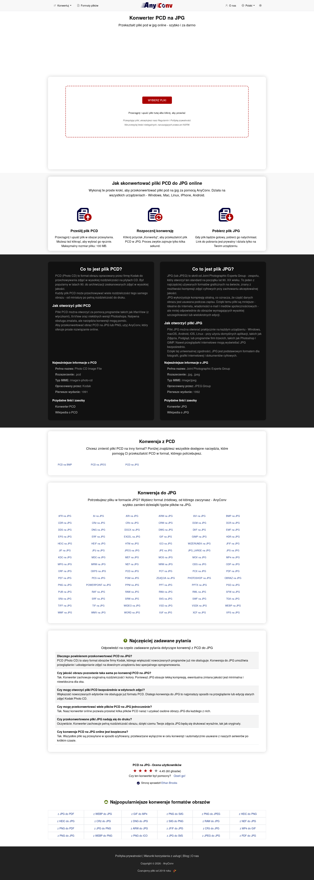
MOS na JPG (166, 557)
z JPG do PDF (66, 814)
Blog (186, 856)
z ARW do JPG (139, 828)
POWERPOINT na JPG (98, 585)
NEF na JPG (132, 564)
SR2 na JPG (64, 598)
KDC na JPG (65, 557)
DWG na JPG (166, 529)
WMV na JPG (98, 612)
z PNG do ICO (139, 835)
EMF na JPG (233, 529)
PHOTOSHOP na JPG (199, 578)
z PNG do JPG (66, 835)
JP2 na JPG (98, 550)
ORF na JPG (65, 571)
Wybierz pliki (157, 100)
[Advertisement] (157, 153)
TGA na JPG (232, 598)
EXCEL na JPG (132, 536)
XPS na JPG (233, 612)
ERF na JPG (98, 536)
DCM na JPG (199, 522)
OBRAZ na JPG (233, 578)
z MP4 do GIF (248, 828)
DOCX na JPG (132, 529)
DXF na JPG (199, 529)
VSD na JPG (165, 605)
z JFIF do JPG (175, 828)
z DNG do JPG (139, 821)
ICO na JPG (165, 543)
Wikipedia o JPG (178, 412)
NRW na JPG (166, 564)
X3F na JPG (165, 612)
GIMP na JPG (199, 536)
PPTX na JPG (199, 585)
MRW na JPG (98, 564)
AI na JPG (98, 516)
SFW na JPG (233, 591)
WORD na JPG (132, 612)
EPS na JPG (65, 536)
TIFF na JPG (65, 605)
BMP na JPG (233, 516)
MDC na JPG (98, 557)
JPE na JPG (165, 550)
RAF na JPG (98, 591)
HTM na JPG (132, 543)
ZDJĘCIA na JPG (165, 578)
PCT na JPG (165, 571)
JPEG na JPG (132, 550)
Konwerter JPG (177, 406)
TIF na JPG (98, 605)
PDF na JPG (232, 571)
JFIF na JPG (232, 543)
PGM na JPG (132, 578)
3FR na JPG (64, 516)
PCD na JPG (132, 464)
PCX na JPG (199, 571)
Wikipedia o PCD (66, 412)
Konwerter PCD (65, 406)
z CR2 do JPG (102, 821)
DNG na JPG (98, 529)
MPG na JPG (65, 564)
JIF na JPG (65, 550)
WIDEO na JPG (132, 605)
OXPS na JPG (98, 571)
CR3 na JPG (132, 522)
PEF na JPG (64, 578)
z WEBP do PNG (102, 835)
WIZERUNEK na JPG (199, 543)
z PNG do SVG (175, 814)
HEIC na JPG (65, 543)
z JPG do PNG (102, 828)
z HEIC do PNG (248, 814)
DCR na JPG (233, 522)
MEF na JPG (132, 557)
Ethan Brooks (169, 783)
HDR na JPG (233, 536)
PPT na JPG (165, 585)
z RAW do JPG (211, 821)
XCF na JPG (199, 612)
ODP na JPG (233, 564)
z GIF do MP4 (139, 814)
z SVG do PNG (175, 821)
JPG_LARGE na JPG (199, 550)
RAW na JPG (132, 591)
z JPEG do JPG (211, 835)
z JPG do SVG (175, 835)
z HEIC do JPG (66, 821)
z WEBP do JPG (102, 814)
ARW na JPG (166, 516)
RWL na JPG (199, 591)
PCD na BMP (65, 464)
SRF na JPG (98, 598)
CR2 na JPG (98, 522)
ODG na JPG (199, 564)
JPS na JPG (232, 550)
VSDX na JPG (199, 605)
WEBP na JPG (233, 605)
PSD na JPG (233, 585)
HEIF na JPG (98, 543)
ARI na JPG (132, 516)
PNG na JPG (65, 585)
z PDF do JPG (248, 835)
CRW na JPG (166, 522)
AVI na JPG (199, 516)
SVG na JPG (165, 598)
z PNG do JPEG (211, 814)
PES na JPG (98, 578)
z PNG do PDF (65, 828)
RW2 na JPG (165, 591)
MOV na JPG (199, 557)
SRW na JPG (132, 598)
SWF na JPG (199, 598)
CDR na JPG (65, 522)
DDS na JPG (65, 529)
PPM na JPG (132, 585)
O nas (195, 856)
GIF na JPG (165, 536)
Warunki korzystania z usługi (162, 856)
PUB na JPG (65, 591)
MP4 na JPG (233, 557)
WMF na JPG (65, 612)
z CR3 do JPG (211, 828)
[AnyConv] (157, 5)
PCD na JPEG (98, 464)
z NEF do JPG (248, 821)
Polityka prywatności (128, 856)
